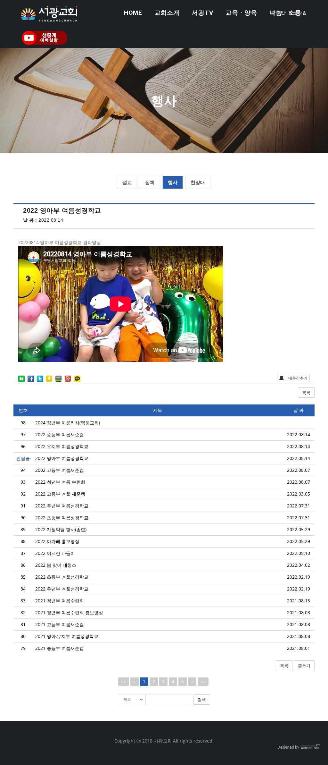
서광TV (202, 12)
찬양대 (198, 182)
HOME (133, 12)
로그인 (278, 12)
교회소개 (167, 12)
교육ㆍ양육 (242, 12)
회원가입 (298, 12)
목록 (306, 392)
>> (203, 681)
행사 (172, 182)
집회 (150, 182)
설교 (127, 182)
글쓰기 (304, 665)
